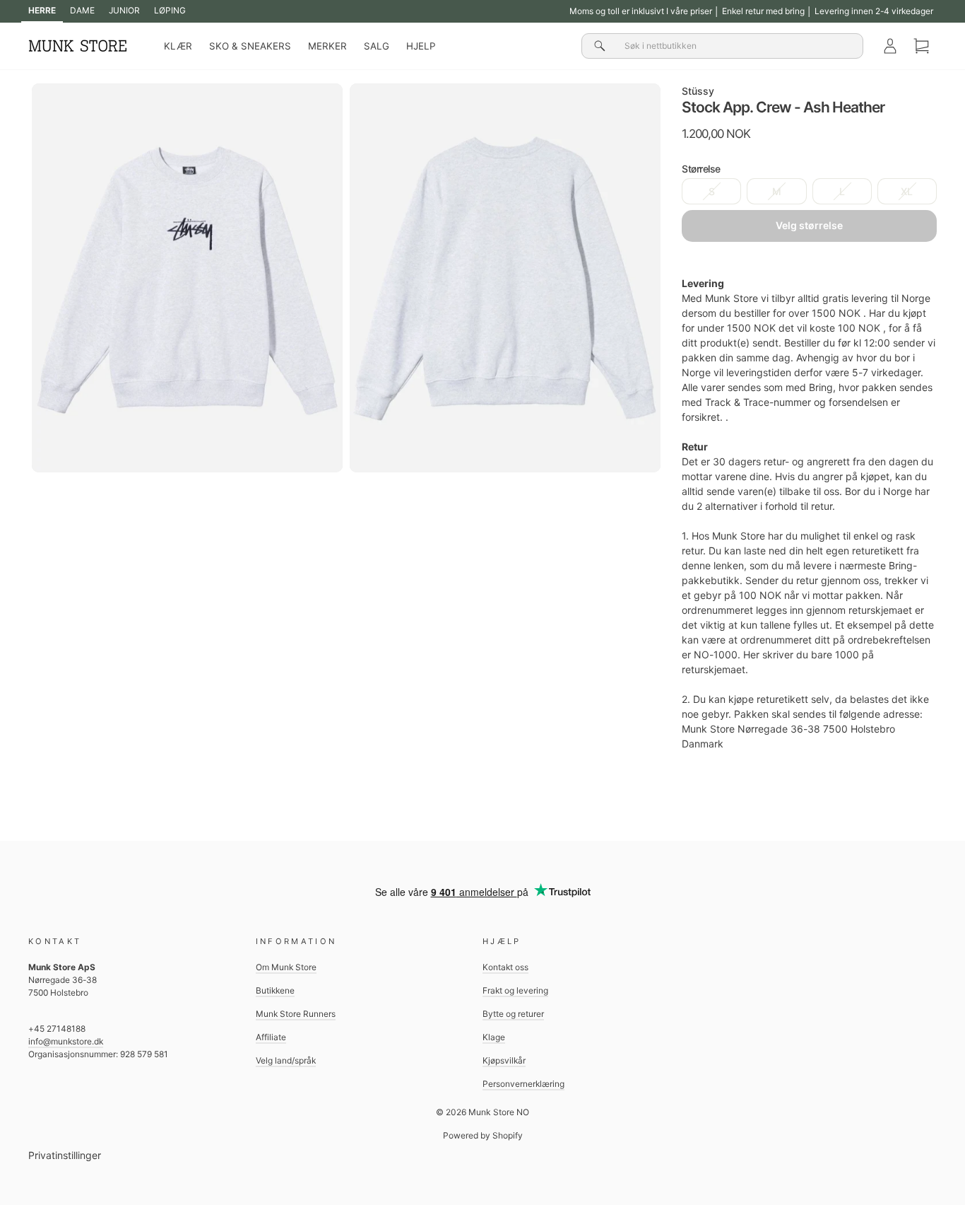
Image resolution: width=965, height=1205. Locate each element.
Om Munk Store (286, 967)
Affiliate (271, 1037)
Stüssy (698, 91)
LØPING (170, 10)
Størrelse (701, 169)
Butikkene (275, 990)
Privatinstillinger (64, 1155)
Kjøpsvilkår (504, 1060)
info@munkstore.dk (65, 1041)
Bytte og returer (513, 1013)
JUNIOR (124, 10)
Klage (493, 1037)
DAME (82, 10)
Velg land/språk (286, 1060)
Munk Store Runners (296, 1013)
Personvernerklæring (523, 1083)
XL (907, 191)
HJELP (420, 46)
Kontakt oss (505, 967)
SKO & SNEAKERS (250, 46)
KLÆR (178, 46)
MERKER (327, 46)
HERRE (42, 10)
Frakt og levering (515, 990)
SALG (376, 46)
